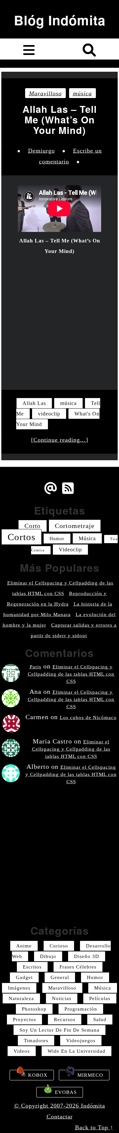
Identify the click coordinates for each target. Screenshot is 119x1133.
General (60, 977)
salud (99, 1019)
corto (32, 525)
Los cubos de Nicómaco (88, 717)
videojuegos (81, 1040)
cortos (21, 537)
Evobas (65, 1092)
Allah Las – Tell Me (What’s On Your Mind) (59, 120)
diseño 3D (86, 956)
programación (80, 1009)
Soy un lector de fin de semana (59, 1030)
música (82, 93)
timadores (36, 1040)
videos (22, 1051)
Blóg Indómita (59, 20)
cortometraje (75, 525)
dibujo (48, 956)
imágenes (19, 988)
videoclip (49, 413)
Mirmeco (89, 1075)
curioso (59, 945)
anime (24, 945)
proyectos (24, 1019)
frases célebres (78, 966)
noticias (61, 998)
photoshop (34, 1009)
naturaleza (21, 998)
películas (99, 998)
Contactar (60, 1116)
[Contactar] (50, 493)
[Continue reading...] (59, 440)
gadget (24, 977)
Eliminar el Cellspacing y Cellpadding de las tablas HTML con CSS (71, 674)
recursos (64, 1019)
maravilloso (45, 93)
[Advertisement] (59, 318)
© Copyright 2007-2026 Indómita (59, 1105)
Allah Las (34, 403)
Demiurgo (41, 150)
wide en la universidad (76, 1051)
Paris (35, 666)
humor (57, 538)
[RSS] (68, 493)
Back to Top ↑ (94, 1127)
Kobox (37, 1075)
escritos (32, 966)
